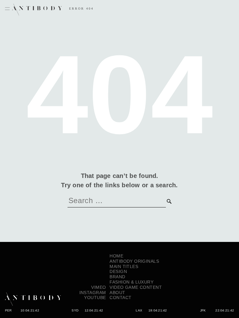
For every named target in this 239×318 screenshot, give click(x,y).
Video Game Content (136, 287)
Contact (120, 297)
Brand (117, 276)
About (117, 292)
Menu (7, 9)
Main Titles (124, 266)
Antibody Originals (134, 261)
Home (116, 255)
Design (118, 271)
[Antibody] (33, 292)
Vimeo (98, 287)
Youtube (95, 297)
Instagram (92, 292)
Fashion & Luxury (131, 281)
